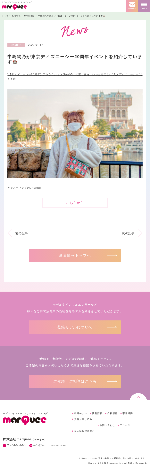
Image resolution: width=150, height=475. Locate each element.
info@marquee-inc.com (49, 445)
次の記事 (128, 233)
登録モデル (80, 413)
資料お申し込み (83, 419)
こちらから (75, 203)
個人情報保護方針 (84, 431)
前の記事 (21, 233)
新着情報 (97, 413)
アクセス (125, 425)
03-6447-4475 (16, 445)
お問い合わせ (107, 425)
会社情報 (112, 413)
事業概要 (127, 413)
